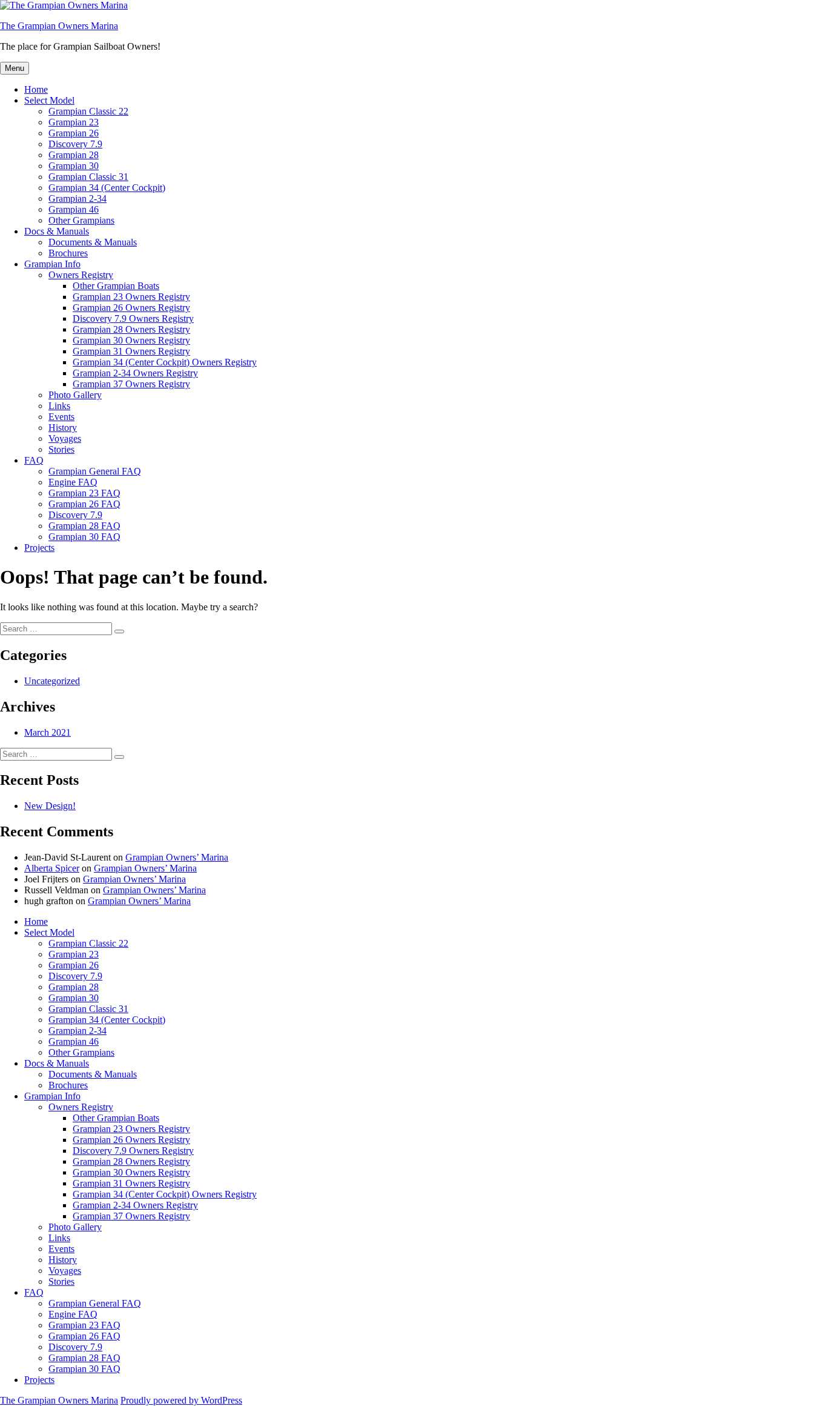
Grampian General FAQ (94, 471)
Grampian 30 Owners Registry (131, 340)
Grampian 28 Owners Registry (131, 329)
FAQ (34, 460)
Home (36, 89)
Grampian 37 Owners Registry (131, 384)
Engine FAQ (72, 482)
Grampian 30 (73, 166)
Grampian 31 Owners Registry (131, 351)
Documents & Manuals (92, 242)
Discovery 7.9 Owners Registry (133, 318)
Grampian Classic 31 (88, 177)
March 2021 (47, 732)
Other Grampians (81, 220)
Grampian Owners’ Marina (176, 857)
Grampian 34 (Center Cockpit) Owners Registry (165, 362)
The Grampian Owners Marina (59, 26)
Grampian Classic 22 (88, 111)
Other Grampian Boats (116, 286)
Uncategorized (52, 681)
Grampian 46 (73, 209)
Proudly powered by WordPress (181, 1400)
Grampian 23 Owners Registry (131, 297)
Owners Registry (80, 275)
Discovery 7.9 (75, 144)
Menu (14, 68)
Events (61, 416)
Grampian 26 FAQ (84, 504)
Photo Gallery (75, 395)
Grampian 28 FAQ (84, 526)
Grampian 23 (73, 122)
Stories (61, 449)
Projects (39, 547)
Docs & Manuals (56, 231)
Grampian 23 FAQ (84, 493)
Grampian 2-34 (77, 198)
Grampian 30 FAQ (84, 536)
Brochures (68, 253)
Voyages (64, 438)
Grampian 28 (73, 155)
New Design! (50, 806)
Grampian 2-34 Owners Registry (135, 373)
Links (59, 406)
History (62, 427)
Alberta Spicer (51, 868)
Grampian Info (52, 264)
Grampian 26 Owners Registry (131, 307)
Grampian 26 (73, 133)
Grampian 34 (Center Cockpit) (106, 187)
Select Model (49, 100)
